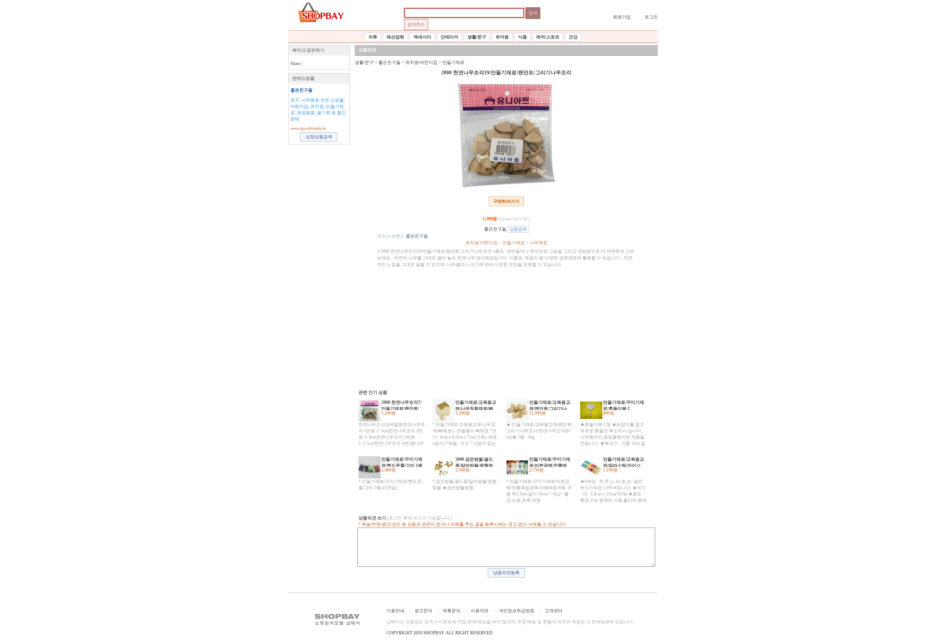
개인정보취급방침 (516, 610)
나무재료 (538, 242)
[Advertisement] (502, 327)
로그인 (651, 17)
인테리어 (449, 37)
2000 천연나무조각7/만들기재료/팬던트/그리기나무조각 (401, 405)
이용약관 (480, 610)
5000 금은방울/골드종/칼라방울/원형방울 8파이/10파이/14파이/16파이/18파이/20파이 (475, 462)
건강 (573, 37)
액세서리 (422, 37)
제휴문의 (451, 610)
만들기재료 (453, 62)
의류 (372, 37)
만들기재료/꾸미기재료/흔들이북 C (623, 405)
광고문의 (423, 610)
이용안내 (395, 610)
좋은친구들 (301, 90)
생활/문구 (476, 37)
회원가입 (622, 17)
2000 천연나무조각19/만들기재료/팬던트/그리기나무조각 (506, 72)
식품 (522, 37)
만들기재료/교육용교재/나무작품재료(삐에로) (475, 405)
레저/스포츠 (547, 37)
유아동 (502, 37)
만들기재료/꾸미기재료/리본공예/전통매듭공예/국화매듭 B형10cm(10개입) (549, 462)
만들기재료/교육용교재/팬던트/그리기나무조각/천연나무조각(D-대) (549, 405)
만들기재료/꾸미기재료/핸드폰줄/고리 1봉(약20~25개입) (401, 462)
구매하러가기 (506, 201)
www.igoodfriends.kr (308, 128)
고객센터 (553, 610)
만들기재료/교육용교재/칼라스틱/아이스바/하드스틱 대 (623, 462)
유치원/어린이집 (421, 62)
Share (295, 63)
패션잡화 (395, 37)
